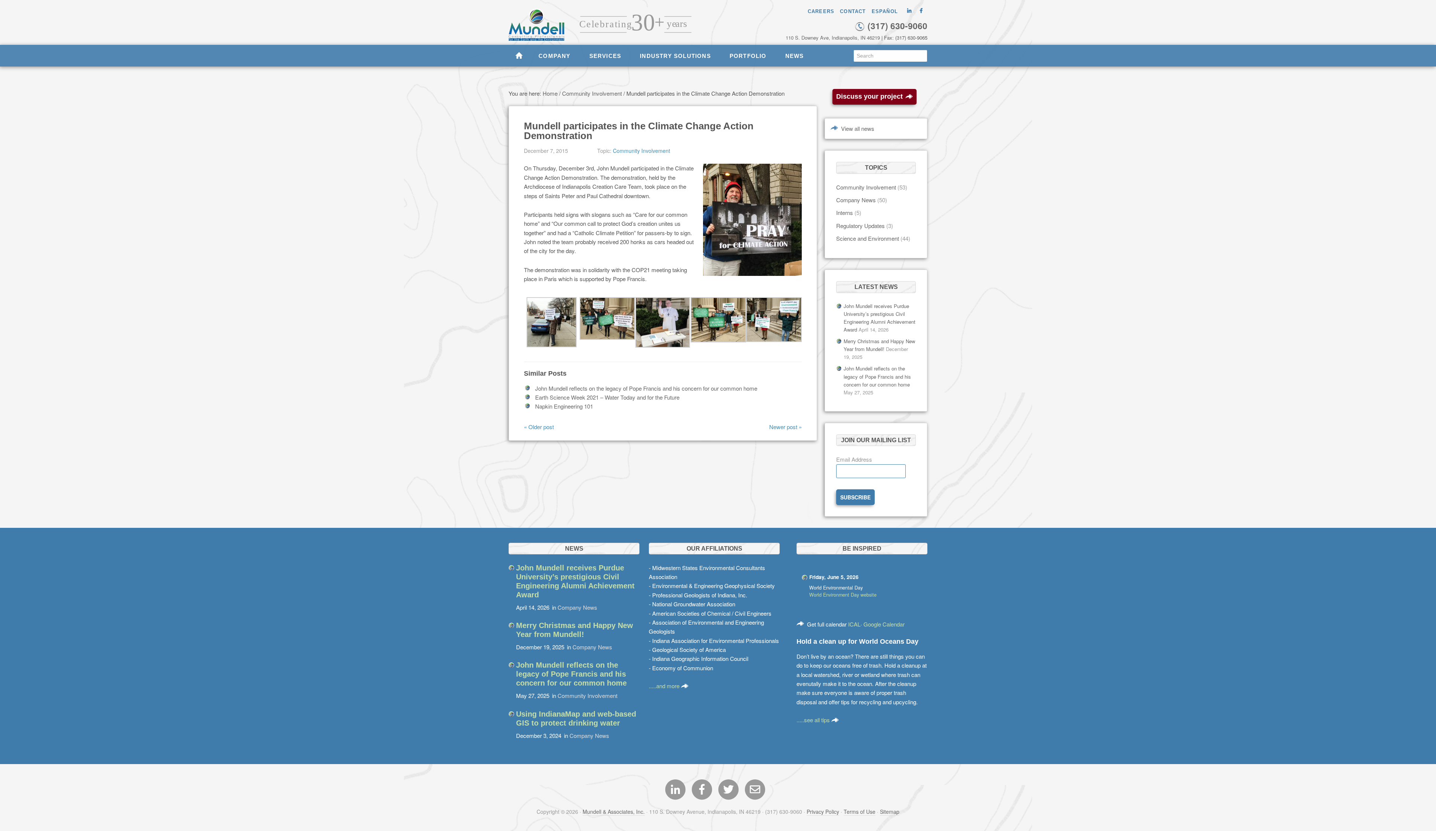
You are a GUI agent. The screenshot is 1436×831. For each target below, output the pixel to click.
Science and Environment (867, 238)
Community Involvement (641, 150)
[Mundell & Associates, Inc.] (540, 20)
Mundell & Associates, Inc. (614, 811)
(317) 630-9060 (896, 26)
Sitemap (889, 811)
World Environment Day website (843, 594)
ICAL (854, 624)
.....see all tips (814, 720)
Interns (844, 212)
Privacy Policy (823, 811)
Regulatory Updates (860, 226)
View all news (857, 128)
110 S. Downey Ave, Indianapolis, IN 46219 (833, 37)
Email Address (854, 459)
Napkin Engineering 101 (564, 406)
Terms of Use (859, 811)
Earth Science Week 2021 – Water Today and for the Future (607, 397)
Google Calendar (884, 624)
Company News (856, 200)
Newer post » (785, 427)
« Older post (539, 427)
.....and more (665, 686)
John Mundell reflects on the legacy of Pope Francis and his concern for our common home (646, 388)
